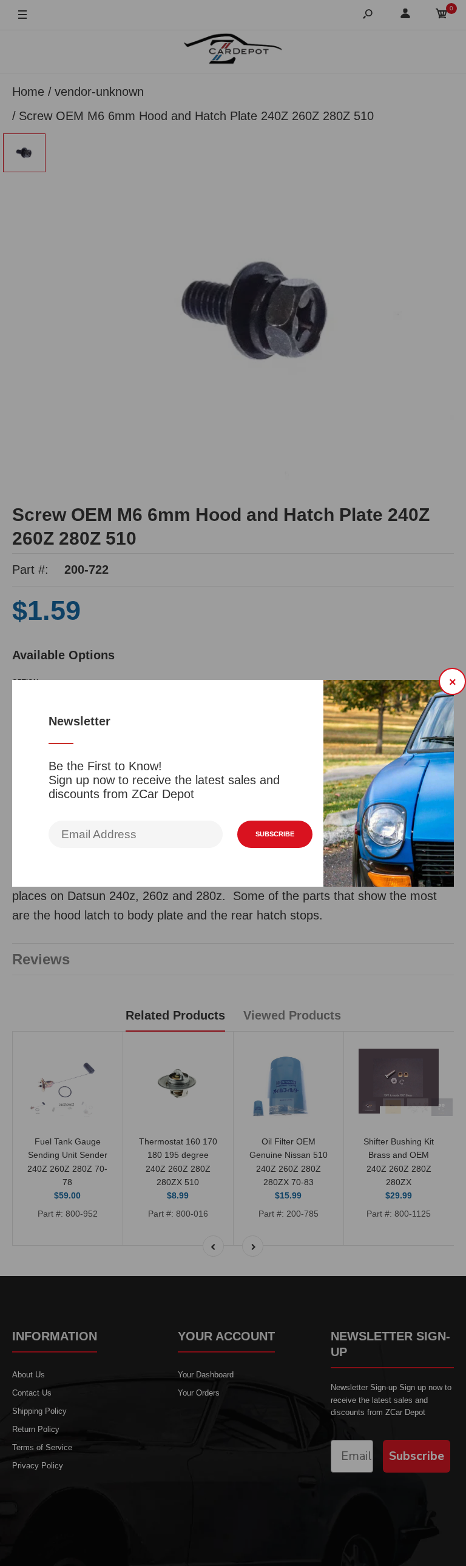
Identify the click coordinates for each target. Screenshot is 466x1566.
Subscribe (274, 834)
